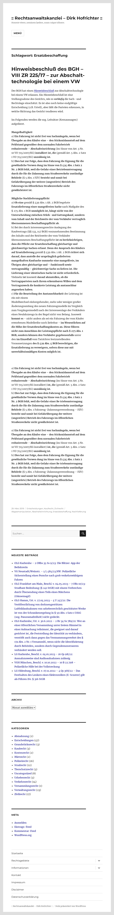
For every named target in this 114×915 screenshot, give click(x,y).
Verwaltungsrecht (24, 790)
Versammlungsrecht (26, 785)
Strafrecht (20, 765)
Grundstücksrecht (25, 744)
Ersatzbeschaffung (62, 511)
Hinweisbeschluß (44, 90)
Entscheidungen (35, 508)
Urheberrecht (22, 777)
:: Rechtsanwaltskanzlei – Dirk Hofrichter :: (56, 18)
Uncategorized (23, 773)
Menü (18, 33)
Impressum (18, 882)
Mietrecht (20, 756)
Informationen (20, 867)
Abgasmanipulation (21, 511)
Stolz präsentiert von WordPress (70, 906)
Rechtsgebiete (20, 860)
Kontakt (16, 875)
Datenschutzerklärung (24, 896)
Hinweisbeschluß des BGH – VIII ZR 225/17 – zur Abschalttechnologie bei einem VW (48, 75)
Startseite (17, 853)
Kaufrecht (48, 508)
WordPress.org (23, 835)
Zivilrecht (58, 508)
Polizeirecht (21, 761)
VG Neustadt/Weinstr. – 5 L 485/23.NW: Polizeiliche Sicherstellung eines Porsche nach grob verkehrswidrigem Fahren (48, 575)
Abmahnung (21, 736)
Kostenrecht (21, 752)
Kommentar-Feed (25, 830)
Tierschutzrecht (23, 769)
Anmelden (20, 822)
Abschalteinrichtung (42, 511)
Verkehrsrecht (22, 781)
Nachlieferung (79, 511)
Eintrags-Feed (22, 826)
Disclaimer (17, 889)
